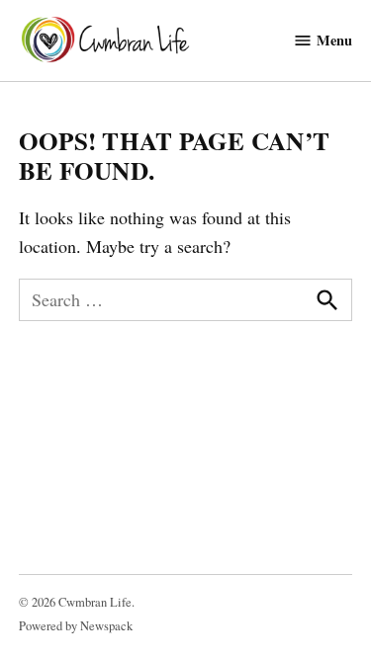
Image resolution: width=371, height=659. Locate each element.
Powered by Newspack (76, 626)
